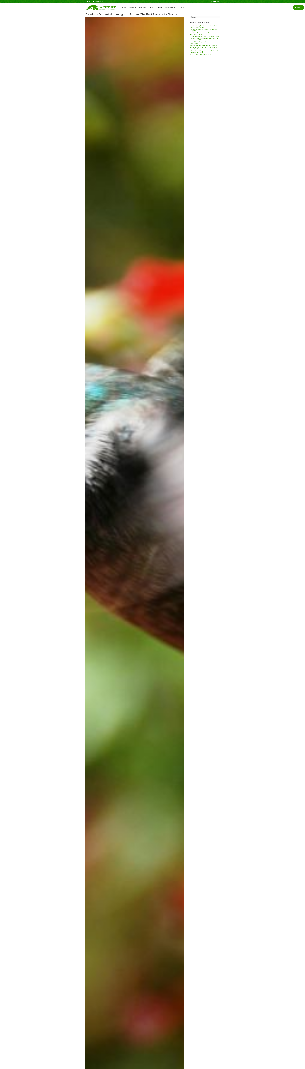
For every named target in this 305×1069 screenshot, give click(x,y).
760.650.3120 (215, 1)
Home (124, 7)
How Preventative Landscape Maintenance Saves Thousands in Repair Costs (204, 33)
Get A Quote (298, 7)
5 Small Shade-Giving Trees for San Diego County (204, 36)
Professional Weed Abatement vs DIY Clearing (203, 45)
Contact (182, 7)
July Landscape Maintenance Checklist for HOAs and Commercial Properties (204, 39)
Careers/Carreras (170, 7)
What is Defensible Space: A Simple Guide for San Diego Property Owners (204, 51)
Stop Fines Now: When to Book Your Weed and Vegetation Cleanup (204, 48)
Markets (142, 7)
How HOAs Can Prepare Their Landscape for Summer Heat (203, 42)
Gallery (159, 7)
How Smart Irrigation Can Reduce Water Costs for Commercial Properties (205, 26)
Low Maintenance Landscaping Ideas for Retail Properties (204, 30)
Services (131, 7)
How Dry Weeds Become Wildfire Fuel (201, 54)
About (152, 7)
